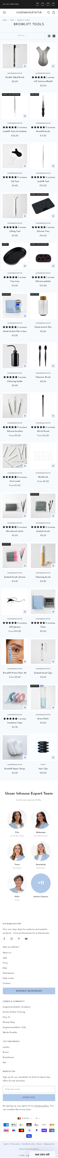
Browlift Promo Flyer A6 (14, 673)
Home (5, 20)
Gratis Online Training (14, 1012)
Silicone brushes (15, 431)
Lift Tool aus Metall (43, 81)
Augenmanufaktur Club (14, 1027)
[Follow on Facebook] (4, 938)
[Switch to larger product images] (49, 36)
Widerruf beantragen (29, 991)
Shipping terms (49, 1144)
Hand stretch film (43, 327)
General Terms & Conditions (29, 1149)
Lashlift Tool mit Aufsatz (15, 131)
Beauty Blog (9, 1022)
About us (7, 953)
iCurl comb (15, 481)
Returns (39, 1144)
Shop (12, 20)
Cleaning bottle (14, 381)
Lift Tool (15, 181)
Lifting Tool (14, 231)
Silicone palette (43, 281)
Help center (8, 978)
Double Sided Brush (14, 77)
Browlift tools (23, 20)
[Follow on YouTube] (26, 938)
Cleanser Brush (43, 377)
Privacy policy (15, 1144)
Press (5, 963)
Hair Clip (43, 769)
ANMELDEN (29, 1097)
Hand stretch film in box (15, 331)
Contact (7, 983)
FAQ (5, 968)
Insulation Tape (14, 723)
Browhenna (8, 1057)
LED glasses (14, 627)
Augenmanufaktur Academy (16, 1007)
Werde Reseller (10, 1032)
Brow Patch (43, 719)
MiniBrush (43, 477)
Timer (43, 627)
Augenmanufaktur (14, 73)
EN (37, 1118)
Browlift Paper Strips (15, 769)
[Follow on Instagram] (11, 938)
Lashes (6, 1047)
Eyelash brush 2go (43, 673)
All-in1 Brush (43, 431)
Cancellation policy (28, 1144)
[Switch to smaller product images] (54, 36)
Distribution (8, 973)
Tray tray (14, 281)
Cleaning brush (43, 577)
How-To (6, 1017)
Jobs (5, 958)
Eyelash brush (43, 531)
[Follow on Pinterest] (18, 938)
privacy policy (42, 1106)
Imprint (6, 1144)
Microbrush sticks (14, 531)
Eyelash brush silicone (15, 577)
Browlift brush (43, 131)
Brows (6, 1052)
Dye (4, 1062)
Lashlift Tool (43, 181)
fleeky (43, 764)
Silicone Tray (43, 231)
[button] (42, 1154)
